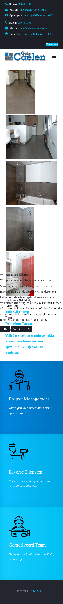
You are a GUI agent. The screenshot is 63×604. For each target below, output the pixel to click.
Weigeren (21, 329)
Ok (5, 329)
